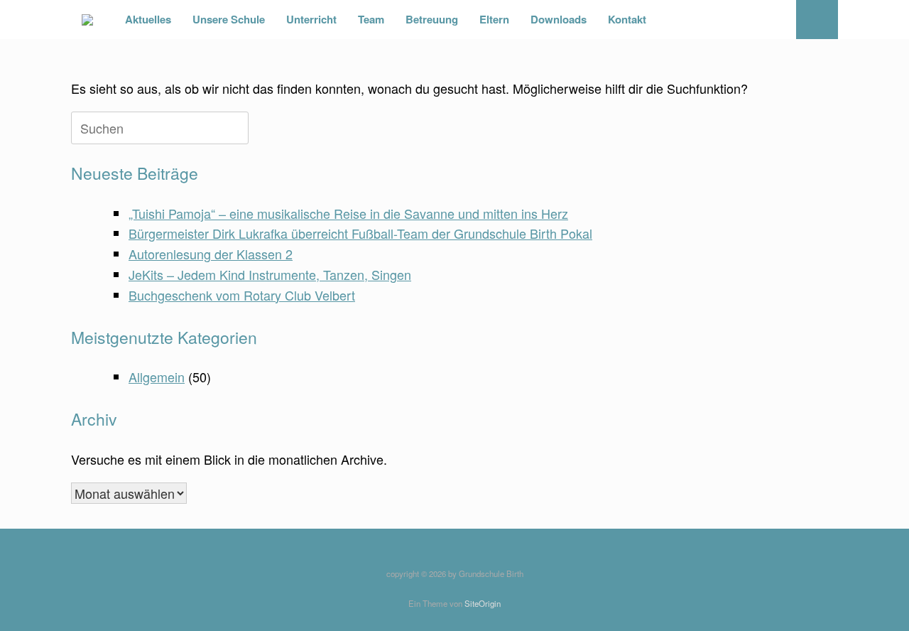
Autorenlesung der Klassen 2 (211, 253)
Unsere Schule (228, 19)
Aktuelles (148, 19)
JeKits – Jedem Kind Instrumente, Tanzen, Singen (270, 274)
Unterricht (311, 19)
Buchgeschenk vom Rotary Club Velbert (242, 295)
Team (371, 19)
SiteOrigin (482, 603)
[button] (817, 19)
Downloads (558, 19)
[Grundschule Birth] (87, 20)
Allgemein (157, 376)
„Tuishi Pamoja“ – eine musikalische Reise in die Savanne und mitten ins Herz (348, 213)
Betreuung (431, 19)
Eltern (494, 19)
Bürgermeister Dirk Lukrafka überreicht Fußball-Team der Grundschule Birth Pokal (360, 233)
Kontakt (627, 19)
